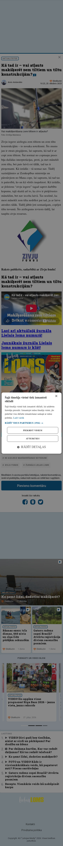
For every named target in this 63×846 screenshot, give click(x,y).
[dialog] (32, 423)
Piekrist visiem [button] (32, 430)
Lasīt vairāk (18, 417)
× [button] (56, 396)
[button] (31, 423)
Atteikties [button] (32, 438)
